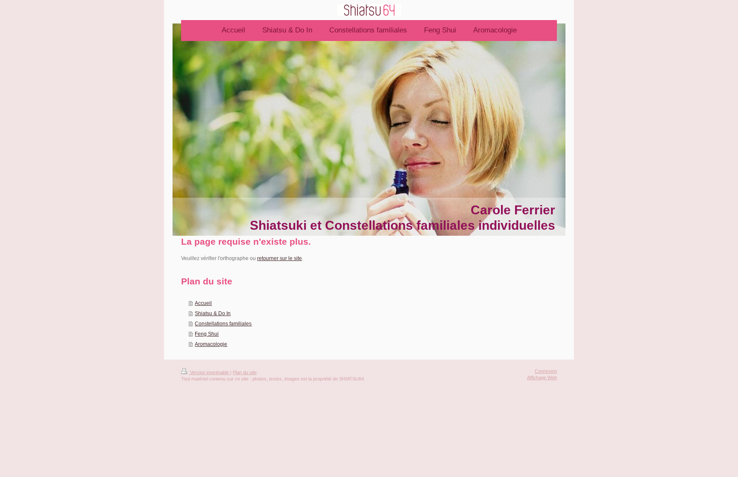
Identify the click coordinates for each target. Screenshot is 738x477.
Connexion (546, 371)
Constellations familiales (223, 324)
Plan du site (245, 372)
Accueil (203, 303)
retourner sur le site (279, 258)
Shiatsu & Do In (213, 313)
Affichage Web (542, 377)
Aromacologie (211, 344)
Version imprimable (209, 372)
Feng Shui (207, 334)
